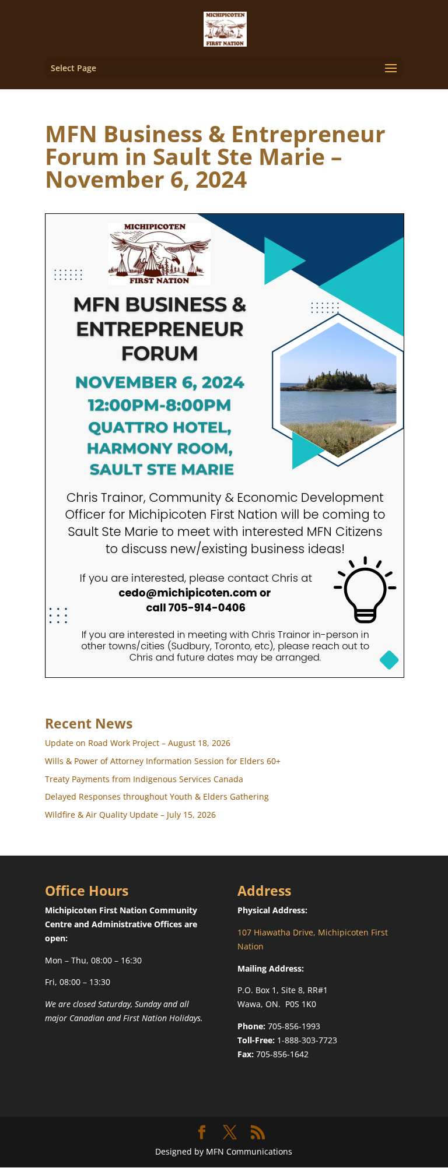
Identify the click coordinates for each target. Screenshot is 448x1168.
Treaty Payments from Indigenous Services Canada (144, 778)
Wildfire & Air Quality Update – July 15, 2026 (130, 814)
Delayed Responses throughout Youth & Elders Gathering (157, 796)
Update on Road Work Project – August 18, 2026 (137, 742)
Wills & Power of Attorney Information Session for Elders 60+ (163, 760)
